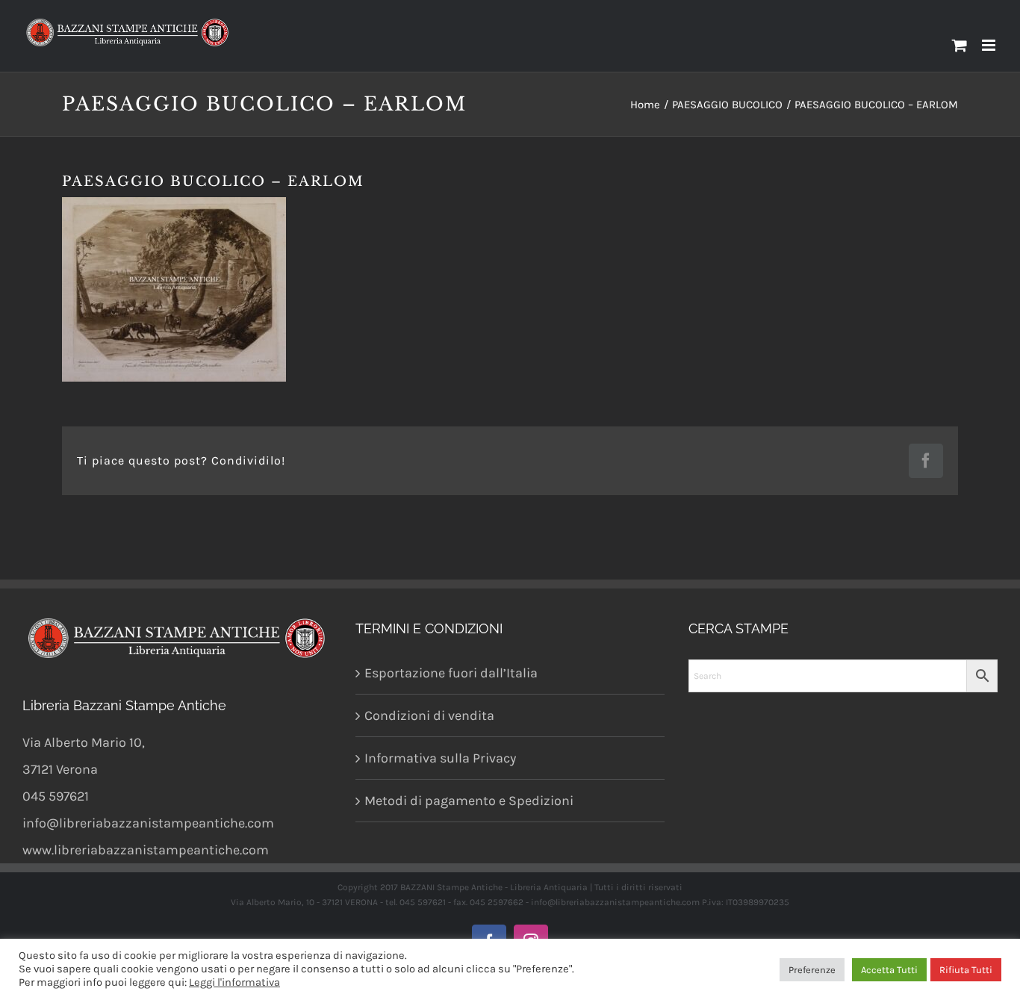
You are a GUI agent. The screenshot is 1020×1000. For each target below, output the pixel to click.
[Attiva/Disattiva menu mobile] (990, 45)
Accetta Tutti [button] (889, 969)
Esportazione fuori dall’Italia (451, 673)
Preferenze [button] (812, 969)
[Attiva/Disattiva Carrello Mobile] (959, 45)
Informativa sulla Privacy (440, 758)
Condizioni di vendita (429, 715)
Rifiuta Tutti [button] (965, 969)
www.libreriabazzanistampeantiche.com (145, 850)
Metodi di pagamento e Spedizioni (468, 800)
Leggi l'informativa (234, 982)
